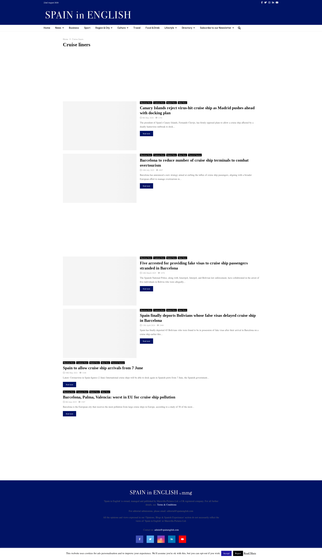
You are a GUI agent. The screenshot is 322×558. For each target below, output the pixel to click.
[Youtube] (182, 539)
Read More (250, 553)
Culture (121, 28)
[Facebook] (139, 539)
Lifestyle (169, 28)
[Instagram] (161, 539)
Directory (187, 28)
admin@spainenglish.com (166, 529)
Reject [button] (238, 553)
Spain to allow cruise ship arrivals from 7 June (103, 368)
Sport (87, 28)
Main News (182, 103)
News (58, 28)
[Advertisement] (161, 74)
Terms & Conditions (166, 504)
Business (74, 28)
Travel (137, 28)
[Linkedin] (171, 539)
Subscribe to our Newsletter (215, 28)
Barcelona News (146, 103)
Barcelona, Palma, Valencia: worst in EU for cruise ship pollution (119, 397)
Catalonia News (159, 103)
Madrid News (171, 103)
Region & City (102, 28)
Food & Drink (152, 28)
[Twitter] (150, 539)
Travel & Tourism (195, 155)
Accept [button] (226, 553)
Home (47, 28)
